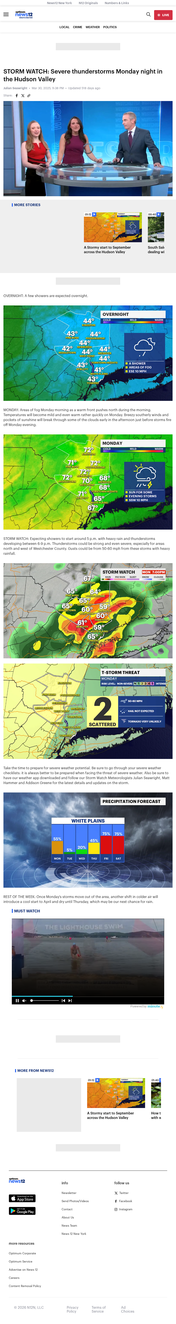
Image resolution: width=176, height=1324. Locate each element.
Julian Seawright (15, 88)
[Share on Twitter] (22, 95)
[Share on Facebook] (16, 95)
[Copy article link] (28, 95)
